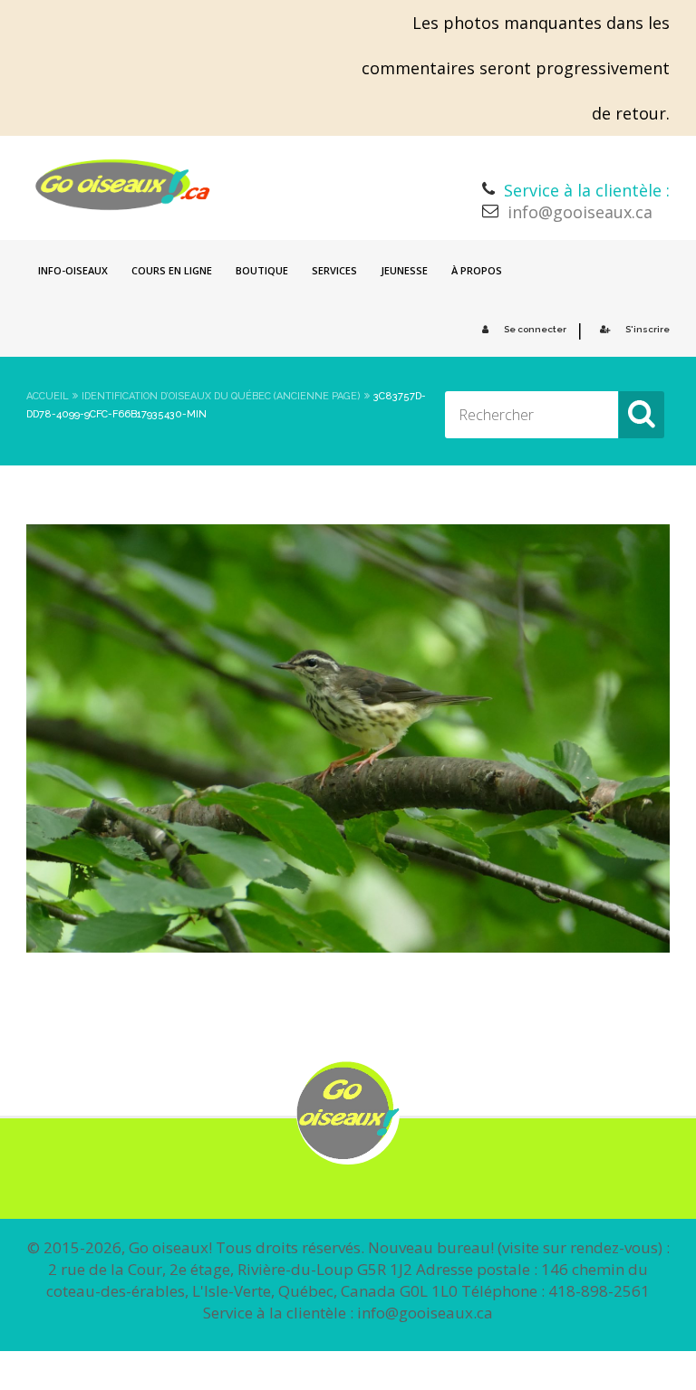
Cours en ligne (171, 270)
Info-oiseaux (73, 270)
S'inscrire (647, 329)
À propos (476, 270)
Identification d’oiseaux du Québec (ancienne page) (221, 396)
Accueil (47, 396)
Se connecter (535, 329)
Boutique (262, 270)
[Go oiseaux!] (122, 185)
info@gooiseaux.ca (580, 212)
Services (334, 270)
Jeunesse (404, 270)
